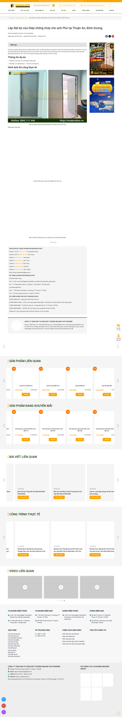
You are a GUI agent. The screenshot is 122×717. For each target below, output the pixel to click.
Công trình (86, 10)
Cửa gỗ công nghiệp (13, 640)
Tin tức (63, 10)
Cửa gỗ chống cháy (13, 644)
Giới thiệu (11, 10)
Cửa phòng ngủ (12, 648)
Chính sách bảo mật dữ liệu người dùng (73, 644)
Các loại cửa (25, 10)
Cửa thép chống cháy (14, 646)
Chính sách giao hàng (68, 639)
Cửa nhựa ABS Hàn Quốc (15, 638)
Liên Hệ (111, 10)
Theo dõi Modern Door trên (15, 33)
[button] (118, 346)
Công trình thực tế (24, 514)
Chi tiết (22, 394)
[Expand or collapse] (85, 44)
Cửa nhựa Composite (14, 634)
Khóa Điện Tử (39, 10)
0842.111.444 (41, 634)
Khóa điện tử (11, 652)
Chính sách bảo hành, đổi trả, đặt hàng (73, 641)
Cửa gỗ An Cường (13, 642)
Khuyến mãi (99, 10)
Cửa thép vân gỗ (12, 654)
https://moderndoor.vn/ (22, 676)
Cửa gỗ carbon (12, 650)
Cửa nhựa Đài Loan (13, 636)
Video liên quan (21, 571)
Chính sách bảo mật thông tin (70, 634)
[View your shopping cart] (110, 5)
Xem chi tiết (16, 497)
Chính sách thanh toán (68, 636)
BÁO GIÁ (52, 10)
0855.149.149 (41, 636)
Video (74, 10)
